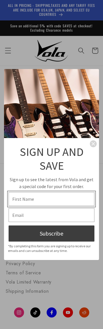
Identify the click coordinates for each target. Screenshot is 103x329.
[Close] (93, 143)
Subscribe (51, 233)
